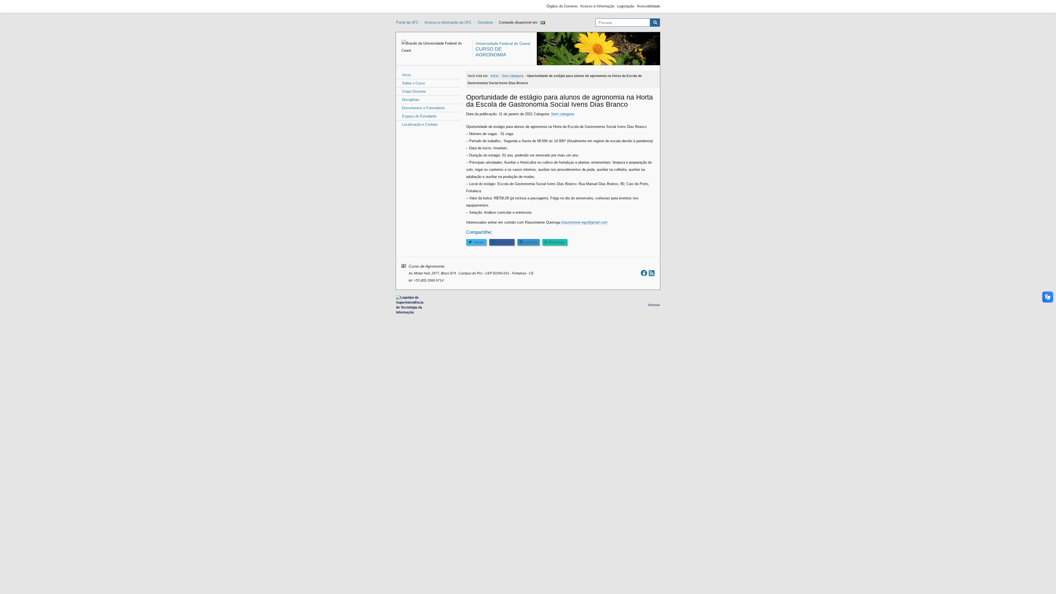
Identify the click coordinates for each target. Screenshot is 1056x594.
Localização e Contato (420, 124)
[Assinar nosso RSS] (651, 273)
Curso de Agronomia (490, 51)
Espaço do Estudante (419, 116)
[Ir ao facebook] (644, 273)
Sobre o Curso (413, 83)
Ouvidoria (485, 22)
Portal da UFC (407, 22)
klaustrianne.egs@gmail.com (584, 222)
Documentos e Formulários (423, 108)
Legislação (625, 6)
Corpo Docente (414, 91)
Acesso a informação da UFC (448, 22)
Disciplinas (410, 100)
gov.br (406, 6)
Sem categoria (562, 114)
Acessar (654, 305)
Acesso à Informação (597, 6)
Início (406, 75)
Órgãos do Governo (562, 6)
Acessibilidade (648, 6)
